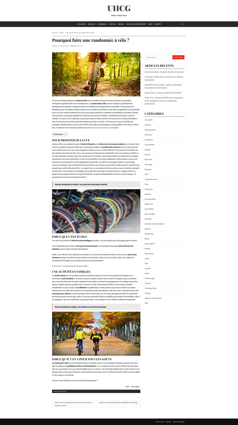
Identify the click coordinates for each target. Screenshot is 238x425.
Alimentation (150, 130)
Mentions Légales (179, 422)
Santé (147, 258)
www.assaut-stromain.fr (100, 128)
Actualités (81, 24)
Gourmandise (150, 199)
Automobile (101, 24)
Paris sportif (150, 244)
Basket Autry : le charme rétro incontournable (163, 93)
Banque (148, 150)
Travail (148, 283)
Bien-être (148, 159)
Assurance (149, 140)
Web (146, 303)
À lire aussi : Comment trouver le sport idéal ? (70, 266)
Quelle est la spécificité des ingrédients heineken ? (118, 404)
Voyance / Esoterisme (153, 298)
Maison (121, 24)
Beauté (147, 155)
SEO (146, 263)
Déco (147, 184)
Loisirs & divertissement (136, 24)
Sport (150, 24)
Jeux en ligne (150, 214)
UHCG (119, 8)
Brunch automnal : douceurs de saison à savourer (164, 72)
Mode (147, 239)
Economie (149, 189)
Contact (168, 422)
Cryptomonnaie (151, 179)
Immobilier (149, 209)
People (147, 249)
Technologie (150, 278)
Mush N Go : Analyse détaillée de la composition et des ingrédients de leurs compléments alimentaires (164, 101)
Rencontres (149, 254)
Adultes (148, 125)
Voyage (147, 293)
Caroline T (80, 46)
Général (148, 194)
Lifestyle (112, 24)
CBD (146, 174)
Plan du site (160, 422)
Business (91, 24)
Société (158, 24)
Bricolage (148, 164)
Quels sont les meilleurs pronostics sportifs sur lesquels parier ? (73, 404)
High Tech (149, 204)
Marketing (149, 234)
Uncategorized (150, 288)
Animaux (148, 135)
